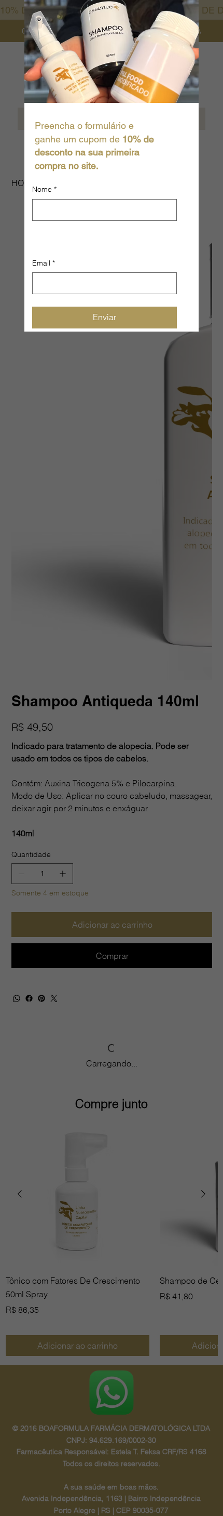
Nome (44, 189)
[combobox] (104, 273)
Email (43, 313)
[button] (185, 14)
